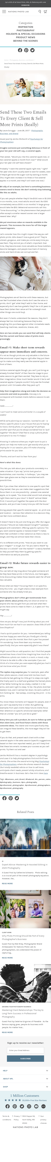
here (46, 773)
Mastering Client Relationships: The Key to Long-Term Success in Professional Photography (22, 1013)
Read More (7, 883)
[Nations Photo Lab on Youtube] (36, 1106)
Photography (25, 30)
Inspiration (25, 27)
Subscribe (25, 1058)
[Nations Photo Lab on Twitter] (22, 1106)
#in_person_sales (42, 779)
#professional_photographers (37, 785)
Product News (25, 37)
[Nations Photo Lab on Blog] (43, 1106)
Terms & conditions (6, 1118)
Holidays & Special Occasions (25, 33)
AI (2, 861)
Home (6, 60)
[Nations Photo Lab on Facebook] (7, 1106)
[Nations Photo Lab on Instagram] (29, 1106)
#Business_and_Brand (15, 779)
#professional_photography (11, 788)
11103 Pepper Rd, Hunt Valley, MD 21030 (28, 1119)
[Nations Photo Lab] (22, 11)
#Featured (30, 779)
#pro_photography (29, 782)
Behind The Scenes (25, 40)
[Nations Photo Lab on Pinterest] (15, 1106)
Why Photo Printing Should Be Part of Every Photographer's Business (23, 937)
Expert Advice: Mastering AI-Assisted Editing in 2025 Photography (25, 866)
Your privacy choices (43, 1119)
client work (7, 932)
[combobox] (39, 12)
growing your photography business (16, 1007)
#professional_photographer (12, 785)
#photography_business (10, 782)
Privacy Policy (17, 1118)
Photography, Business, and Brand (21, 60)
